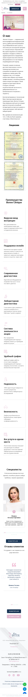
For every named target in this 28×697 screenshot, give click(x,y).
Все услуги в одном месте (13, 440)
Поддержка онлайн (14, 245)
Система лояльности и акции (11, 331)
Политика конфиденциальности (14, 681)
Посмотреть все (13, 541)
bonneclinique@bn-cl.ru (14, 672)
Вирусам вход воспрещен (11, 219)
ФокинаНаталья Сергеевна (14, 516)
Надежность (10, 384)
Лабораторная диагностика (11, 302)
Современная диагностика (11, 274)
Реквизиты (14, 647)
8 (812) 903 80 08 (14, 654)
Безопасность (11, 411)
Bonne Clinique (15, 684)
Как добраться (14, 661)
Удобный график (12, 356)
